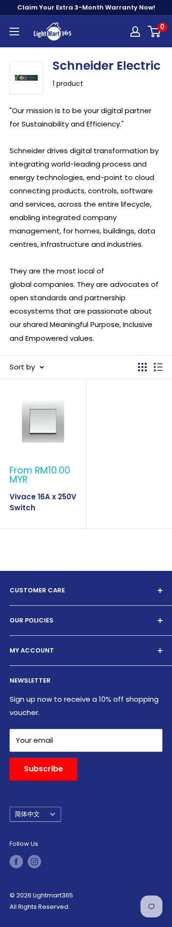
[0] (155, 31)
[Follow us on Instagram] (34, 861)
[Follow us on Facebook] (16, 861)
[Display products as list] (158, 367)
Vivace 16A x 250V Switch (43, 502)
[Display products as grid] (142, 367)
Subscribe (43, 768)
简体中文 (27, 814)
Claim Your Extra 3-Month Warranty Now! (86, 7)
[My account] (135, 31)
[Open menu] (14, 31)
